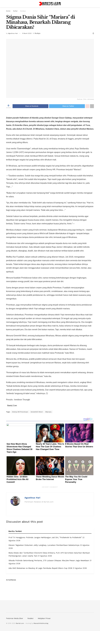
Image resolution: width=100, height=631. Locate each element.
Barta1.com (20, 623)
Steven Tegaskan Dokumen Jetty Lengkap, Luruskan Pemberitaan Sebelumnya (44, 545)
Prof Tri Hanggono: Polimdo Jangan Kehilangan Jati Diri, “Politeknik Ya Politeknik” (45, 537)
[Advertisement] (50, 590)
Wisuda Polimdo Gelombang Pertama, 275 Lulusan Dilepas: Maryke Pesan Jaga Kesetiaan (49, 560)
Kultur (15, 11)
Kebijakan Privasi (44, 618)
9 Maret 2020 (27, 33)
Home (8, 11)
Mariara (48, 412)
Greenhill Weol (37, 412)
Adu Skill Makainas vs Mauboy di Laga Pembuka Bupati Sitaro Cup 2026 (40, 568)
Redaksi (30, 618)
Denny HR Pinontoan (20, 412)
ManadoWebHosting (41, 623)
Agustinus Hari (13, 33)
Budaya (23, 11)
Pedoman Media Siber (14, 618)
